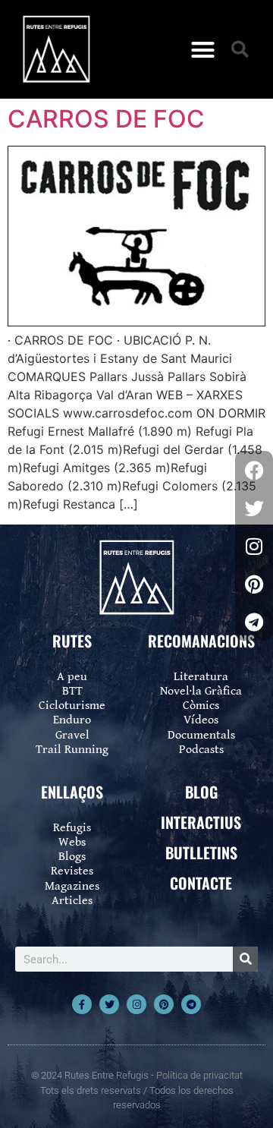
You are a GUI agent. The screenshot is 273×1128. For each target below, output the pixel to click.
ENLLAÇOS (72, 791)
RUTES (72, 640)
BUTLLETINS (201, 852)
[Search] (245, 959)
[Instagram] (136, 1004)
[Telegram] (191, 1004)
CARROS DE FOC (106, 119)
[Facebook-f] (82, 1004)
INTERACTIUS (201, 822)
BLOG (201, 791)
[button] (203, 49)
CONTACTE (201, 882)
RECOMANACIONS (201, 640)
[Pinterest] (164, 1004)
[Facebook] (254, 470)
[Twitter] (109, 1004)
